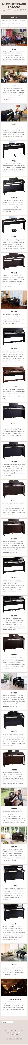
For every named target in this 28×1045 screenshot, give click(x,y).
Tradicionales (5, 26)
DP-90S (14, 616)
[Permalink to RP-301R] (14, 261)
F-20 (14, 49)
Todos (3, 20)
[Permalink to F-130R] (14, 112)
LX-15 (14, 924)
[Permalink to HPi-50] (14, 797)
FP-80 (14, 236)
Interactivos (22, 20)
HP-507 (14, 693)
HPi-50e (14, 770)
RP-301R (14, 273)
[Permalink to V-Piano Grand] (14, 987)
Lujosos (3, 23)
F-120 (14, 86)
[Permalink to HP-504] (14, 450)
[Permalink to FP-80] (14, 224)
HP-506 (14, 500)
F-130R (14, 124)
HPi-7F (14, 847)
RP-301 (14, 198)
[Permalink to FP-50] (14, 149)
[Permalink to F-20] (14, 37)
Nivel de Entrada (10, 23)
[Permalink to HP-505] (14, 527)
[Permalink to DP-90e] (14, 336)
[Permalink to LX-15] (14, 912)
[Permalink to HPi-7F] (14, 835)
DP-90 (14, 387)
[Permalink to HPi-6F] (14, 643)
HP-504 (14, 462)
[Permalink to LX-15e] (14, 874)
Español (4, 1022)
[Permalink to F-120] (14, 74)
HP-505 (14, 539)
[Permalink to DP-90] (14, 375)
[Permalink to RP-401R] (14, 300)
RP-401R (14, 311)
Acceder (16, 1034)
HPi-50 (14, 808)
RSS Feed (12, 1034)
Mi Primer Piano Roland (14, 5)
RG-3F (14, 964)
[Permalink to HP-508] (14, 720)
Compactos (15, 20)
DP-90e (14, 348)
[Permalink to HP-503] (14, 412)
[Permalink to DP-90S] (14, 604)
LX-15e (14, 885)
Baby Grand (8, 20)
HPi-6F (14, 654)
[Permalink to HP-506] (14, 489)
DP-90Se (14, 577)
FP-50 (14, 161)
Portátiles (18, 23)
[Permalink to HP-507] (14, 681)
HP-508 (14, 731)
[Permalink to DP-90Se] (14, 566)
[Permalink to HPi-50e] (14, 758)
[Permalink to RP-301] (14, 186)
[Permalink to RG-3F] (14, 952)
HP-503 (14, 423)
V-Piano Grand (14, 999)
